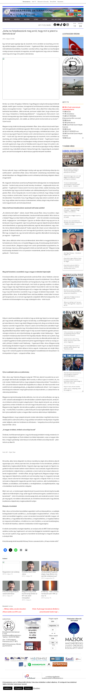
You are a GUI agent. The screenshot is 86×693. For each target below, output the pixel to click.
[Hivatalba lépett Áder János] (30, 566)
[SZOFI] (69, 661)
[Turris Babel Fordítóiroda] (57, 661)
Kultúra (26, 19)
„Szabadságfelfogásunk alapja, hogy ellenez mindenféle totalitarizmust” (49, 574)
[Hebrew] (72, 10)
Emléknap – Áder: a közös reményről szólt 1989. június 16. (50, 594)
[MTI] (78, 661)
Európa (10, 606)
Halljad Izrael (56, 19)
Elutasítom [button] (28, 688)
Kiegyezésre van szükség (11, 572)
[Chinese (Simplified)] (72, 14)
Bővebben (36, 688)
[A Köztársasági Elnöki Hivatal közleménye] (11, 586)
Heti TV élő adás (44, 25)
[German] (79, 10)
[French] (68, 14)
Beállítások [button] (7, 688)
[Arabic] (76, 14)
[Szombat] (21, 666)
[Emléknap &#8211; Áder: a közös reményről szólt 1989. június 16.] (50, 586)
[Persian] (79, 14)
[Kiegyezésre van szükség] (11, 566)
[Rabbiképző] (25, 666)
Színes (36, 19)
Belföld (7, 19)
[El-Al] (19, 661)
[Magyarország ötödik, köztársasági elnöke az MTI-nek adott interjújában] (30, 586)
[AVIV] (7, 661)
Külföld (17, 19)
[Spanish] (76, 10)
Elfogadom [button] (18, 688)
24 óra (45, 19)
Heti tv (65, 102)
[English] (68, 10)
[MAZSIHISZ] (39, 661)
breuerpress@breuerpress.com (13, 635)
